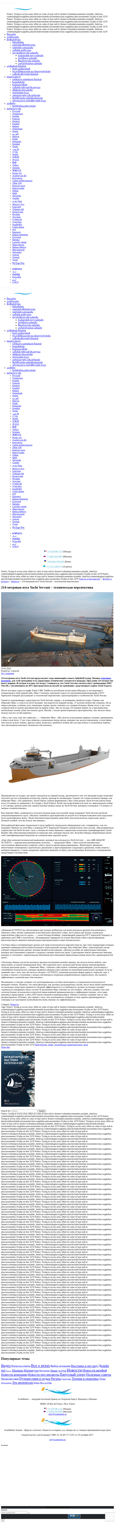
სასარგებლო (14, 77)
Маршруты (31, 1370)
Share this (5, 1047)
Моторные (44, 1370)
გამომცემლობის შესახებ (25, 74)
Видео (6, 1366)
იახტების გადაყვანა (22, 47)
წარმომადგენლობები (24, 106)
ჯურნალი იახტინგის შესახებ (27, 79)
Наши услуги (58, 1370)
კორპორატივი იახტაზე (30, 63)
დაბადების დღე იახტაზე (30, 55)
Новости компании (14, 1374)
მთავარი (11, 34)
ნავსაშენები (18, 82)
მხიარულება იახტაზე (29, 61)
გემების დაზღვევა (21, 50)
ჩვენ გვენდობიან (21, 69)
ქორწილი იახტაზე (27, 58)
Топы (102, 1378)
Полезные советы (98, 1374)
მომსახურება (13, 39)
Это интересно (22, 1382)
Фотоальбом (6, 1383)
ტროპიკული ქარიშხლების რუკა (29, 101)
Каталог (9, 1371)
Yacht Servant (40, 1045)
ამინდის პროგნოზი (22, 90)
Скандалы (66, 1379)
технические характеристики (68, 1045)
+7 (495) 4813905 (54, 556)
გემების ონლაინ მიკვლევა (26, 87)
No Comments (7, 673)
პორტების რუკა (20, 93)
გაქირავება (13, 37)
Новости (74, 1370)
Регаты (56, 1378)
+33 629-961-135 (55, 551)
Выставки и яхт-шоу (84, 1366)
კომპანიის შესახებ (16, 66)
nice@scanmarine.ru (58, 1414)
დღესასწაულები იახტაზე (25, 53)
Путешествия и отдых (34, 1378)
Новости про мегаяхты (43, 1374)
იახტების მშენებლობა (23, 45)
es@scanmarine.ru (57, 1439)
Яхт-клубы (46, 1382)
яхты (85, 1045)
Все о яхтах (40, 1365)
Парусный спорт (73, 1374)
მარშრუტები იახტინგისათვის (27, 98)
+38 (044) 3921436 (55, 561)
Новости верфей (94, 1370)
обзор (50, 1045)
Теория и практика (85, 1378)
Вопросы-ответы (20, 1365)
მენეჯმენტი (18, 42)
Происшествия (10, 1378)
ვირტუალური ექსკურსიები (26, 95)
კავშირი (11, 103)
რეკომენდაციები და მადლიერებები (31, 71)
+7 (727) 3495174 (54, 566)
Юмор (37, 1383)
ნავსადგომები (19, 85)
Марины (17, 1370)
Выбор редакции (60, 1365)
